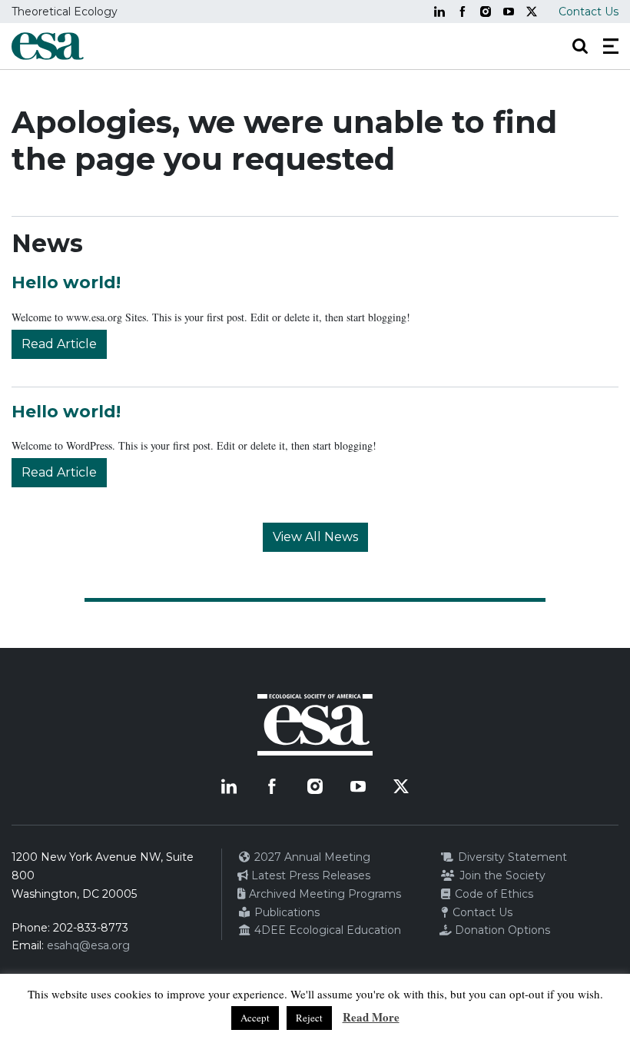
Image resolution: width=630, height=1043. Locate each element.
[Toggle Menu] (610, 46)
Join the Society (500, 875)
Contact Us (588, 11)
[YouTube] (508, 11)
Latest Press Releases (309, 875)
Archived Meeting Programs (323, 894)
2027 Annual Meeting (310, 857)
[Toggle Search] (580, 46)
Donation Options (501, 930)
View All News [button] (315, 537)
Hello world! (66, 282)
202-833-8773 (90, 928)
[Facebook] (462, 11)
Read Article (59, 344)
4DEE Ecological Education (326, 930)
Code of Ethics (492, 894)
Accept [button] (255, 1018)
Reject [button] (309, 1018)
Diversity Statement (511, 857)
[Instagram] (485, 11)
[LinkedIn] (439, 11)
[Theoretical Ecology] (48, 46)
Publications (285, 912)
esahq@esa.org (88, 945)
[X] (531, 11)
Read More (371, 1016)
